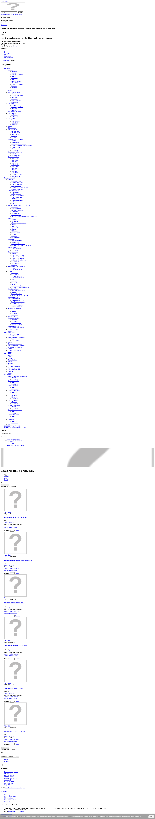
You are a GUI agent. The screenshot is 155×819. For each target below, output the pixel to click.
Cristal (13, 89)
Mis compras (8, 795)
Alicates (10, 361)
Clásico (13, 94)
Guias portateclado (16, 197)
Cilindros (14, 281)
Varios (9, 331)
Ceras (13, 310)
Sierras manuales (12, 365)
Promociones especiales (11, 772)
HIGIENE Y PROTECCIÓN (12, 426)
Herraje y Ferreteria (9, 178)
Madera (13, 76)
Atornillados (14, 116)
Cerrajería (10, 271)
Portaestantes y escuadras (15, 344)
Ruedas (10, 342)
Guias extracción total (17, 195)
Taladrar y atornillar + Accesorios (17, 376)
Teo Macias (14, 124)
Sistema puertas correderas (18, 223)
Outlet (6, 54)
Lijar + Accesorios (13, 395)
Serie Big (14, 171)
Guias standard (15, 192)
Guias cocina (15, 203)
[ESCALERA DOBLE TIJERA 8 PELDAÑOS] (15, 510)
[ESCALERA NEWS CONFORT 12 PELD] (15, 724)
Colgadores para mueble (15, 347)
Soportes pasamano (16, 324)
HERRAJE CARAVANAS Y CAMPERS (16, 427)
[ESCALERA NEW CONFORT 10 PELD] (15, 596)
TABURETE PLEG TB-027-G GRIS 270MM (15, 645)
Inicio (6, 51)
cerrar (151, 816)
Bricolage (14, 265)
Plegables (14, 87)
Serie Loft (14, 168)
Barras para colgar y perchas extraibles (22, 145)
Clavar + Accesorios (13, 414)
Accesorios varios (16, 174)
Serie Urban (14, 160)
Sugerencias (7, 56)
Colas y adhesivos (13, 252)
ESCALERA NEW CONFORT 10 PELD (14, 603)
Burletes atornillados (17, 305)
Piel (12, 79)
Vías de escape (12, 247)
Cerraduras (14, 221)
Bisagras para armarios (14, 334)
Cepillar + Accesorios (14, 390)
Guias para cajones (13, 190)
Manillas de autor (13, 120)
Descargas (7, 53)
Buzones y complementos (15, 152)
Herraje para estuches (14, 329)
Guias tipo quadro (16, 202)
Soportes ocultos (16, 323)
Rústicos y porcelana (17, 74)
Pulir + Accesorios (13, 400)
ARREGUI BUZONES (14, 440)
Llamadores (11, 118)
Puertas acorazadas (16, 240)
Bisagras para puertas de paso (19, 187)
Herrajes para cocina (13, 129)
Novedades (7, 773)
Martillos (10, 363)
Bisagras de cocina (16, 184)
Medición (10, 355)
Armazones (14, 211)
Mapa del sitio (8, 785)
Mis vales (7, 801)
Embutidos (14, 82)
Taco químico (15, 263)
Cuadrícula (7, 476)
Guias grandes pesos (17, 200)
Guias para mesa (16, 194)
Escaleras (10, 371)
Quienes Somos (8, 57)
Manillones (11, 103)
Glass (9, 218)
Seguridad (11, 239)
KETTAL (10, 442)
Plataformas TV (15, 199)
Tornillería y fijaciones (14, 289)
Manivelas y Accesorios (14, 92)
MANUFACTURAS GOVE (15, 445)
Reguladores (15, 340)
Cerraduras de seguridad (18, 244)
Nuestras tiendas (9, 776)
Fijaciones (14, 292)
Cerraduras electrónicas (18, 286)
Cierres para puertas (13, 326)
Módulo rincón (15, 134)
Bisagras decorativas (17, 189)
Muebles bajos (15, 132)
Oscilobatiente (15, 232)
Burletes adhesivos (16, 303)
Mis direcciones (8, 798)
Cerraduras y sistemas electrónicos (21, 245)
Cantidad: (7, 530)
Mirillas (13, 284)
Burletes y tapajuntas (14, 298)
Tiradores (10, 70)
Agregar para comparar (10, 527)
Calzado (13, 268)
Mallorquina (14, 231)
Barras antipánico (16, 248)
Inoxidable (14, 78)
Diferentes (14, 86)
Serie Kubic (14, 158)
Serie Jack (14, 161)
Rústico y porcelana (17, 95)
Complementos (15, 155)
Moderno (14, 97)
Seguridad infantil (13, 297)
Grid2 (6, 480)
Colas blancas (15, 261)
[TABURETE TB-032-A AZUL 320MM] (15, 681)
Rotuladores (14, 313)
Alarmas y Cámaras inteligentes (20, 287)
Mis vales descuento (10, 796)
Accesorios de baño (13, 157)
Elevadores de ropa (16, 149)
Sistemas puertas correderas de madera (19, 205)
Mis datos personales (10, 799)
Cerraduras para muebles (15, 350)
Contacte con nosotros (10, 778)
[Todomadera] (13, 10)
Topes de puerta (12, 113)
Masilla (13, 311)
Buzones (13, 153)
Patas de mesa (12, 128)
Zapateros (14, 140)
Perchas (10, 91)
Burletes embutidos (16, 307)
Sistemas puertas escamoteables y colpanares (24, 216)
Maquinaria (7, 374)
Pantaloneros (15, 142)
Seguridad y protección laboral (16, 266)
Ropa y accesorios (16, 269)
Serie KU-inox (15, 173)
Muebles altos (15, 131)
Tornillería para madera (18, 290)
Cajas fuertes (15, 242)
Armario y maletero (17, 84)
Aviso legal (7, 780)
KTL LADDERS (12, 443)
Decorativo (14, 321)
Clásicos (13, 73)
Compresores (11, 419)
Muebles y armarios (17, 210)
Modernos (14, 71)
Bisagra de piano (16, 181)
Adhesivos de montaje (17, 258)
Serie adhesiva (15, 176)
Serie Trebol (14, 166)
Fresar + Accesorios (13, 385)
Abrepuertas (14, 273)
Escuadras (14, 319)
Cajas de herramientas (14, 366)
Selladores (14, 253)
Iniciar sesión (4, 1)
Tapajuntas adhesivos (17, 300)
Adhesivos (14, 115)
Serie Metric (14, 163)
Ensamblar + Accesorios (15, 410)
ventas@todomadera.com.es (16, 811)
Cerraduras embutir (16, 276)
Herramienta (7, 353)
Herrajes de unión (13, 336)
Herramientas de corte (14, 368)
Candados (14, 282)
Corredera (14, 236)
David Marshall (15, 121)
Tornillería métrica (16, 294)
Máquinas (14, 377)
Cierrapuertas (15, 274)
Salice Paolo (14, 123)
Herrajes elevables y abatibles (16, 345)
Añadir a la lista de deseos (11, 526)
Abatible (13, 234)
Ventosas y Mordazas (14, 369)
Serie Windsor (15, 165)
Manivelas (14, 226)
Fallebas (13, 229)
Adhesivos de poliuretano (18, 260)
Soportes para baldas (14, 318)
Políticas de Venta (9, 781)
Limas (9, 356)
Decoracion (7, 68)
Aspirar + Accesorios (14, 405)
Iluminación (11, 316)
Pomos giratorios (16, 100)
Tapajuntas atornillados (17, 302)
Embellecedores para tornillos (19, 295)
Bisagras (10, 179)
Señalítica (10, 126)
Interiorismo (14, 207)
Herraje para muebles (10, 332)
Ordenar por (4, 483)
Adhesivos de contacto (17, 257)
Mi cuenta (4, 791)
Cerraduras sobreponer (17, 277)
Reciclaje (14, 136)
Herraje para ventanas (14, 228)
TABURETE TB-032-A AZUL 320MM (14, 688)
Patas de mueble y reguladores (16, 337)
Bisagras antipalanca (17, 182)
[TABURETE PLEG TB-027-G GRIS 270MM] (15, 639)
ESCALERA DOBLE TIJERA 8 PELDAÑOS (15, 517)
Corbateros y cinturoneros (18, 144)
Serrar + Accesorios (13, 381)
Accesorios (14, 102)
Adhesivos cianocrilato (17, 255)
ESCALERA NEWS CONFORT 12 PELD (14, 731)
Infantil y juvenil (16, 81)
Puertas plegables (16, 215)
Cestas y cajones (16, 147)
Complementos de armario (15, 139)
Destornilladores (12, 360)
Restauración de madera (14, 308)
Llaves (10, 358)
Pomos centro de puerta (14, 111)
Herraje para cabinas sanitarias (16, 327)
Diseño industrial (16, 208)
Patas (12, 339)
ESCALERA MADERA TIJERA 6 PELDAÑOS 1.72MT (18, 560)
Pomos (13, 279)
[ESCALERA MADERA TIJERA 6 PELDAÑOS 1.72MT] (15, 553)
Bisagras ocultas (16, 186)
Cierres (10, 348)
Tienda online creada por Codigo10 (15, 788)
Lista (5, 478)
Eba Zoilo (14, 169)
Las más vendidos (9, 775)
